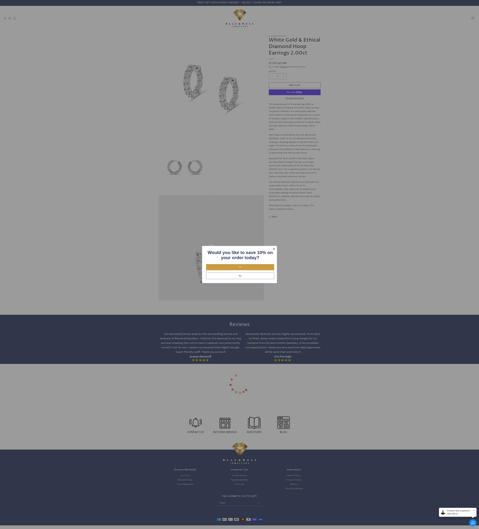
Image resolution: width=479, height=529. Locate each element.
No (240, 276)
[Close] (274, 249)
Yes (240, 267)
